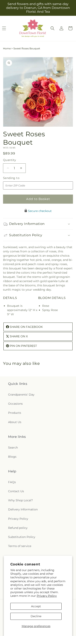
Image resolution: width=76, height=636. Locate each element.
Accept (36, 606)
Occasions (15, 403)
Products (14, 413)
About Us (14, 422)
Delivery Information (23, 509)
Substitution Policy (21, 537)
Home (7, 48)
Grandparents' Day (21, 394)
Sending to (17, 178)
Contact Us (16, 491)
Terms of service (19, 546)
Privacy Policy (47, 596)
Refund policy (18, 528)
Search (13, 447)
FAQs (12, 482)
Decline (36, 616)
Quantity (9, 160)
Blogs (12, 456)
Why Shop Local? (20, 500)
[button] (52, 28)
